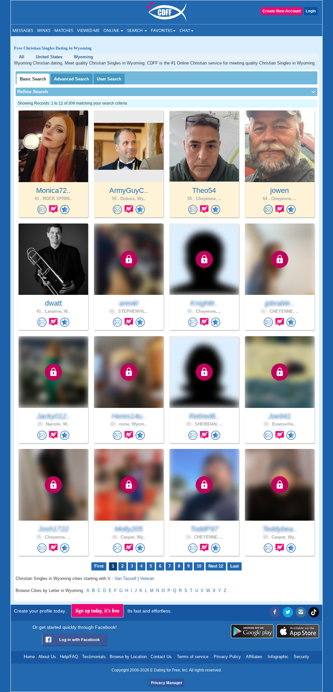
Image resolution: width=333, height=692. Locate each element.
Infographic (278, 656)
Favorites (161, 30)
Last (234, 566)
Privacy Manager (166, 683)
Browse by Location (128, 656)
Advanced (71, 79)
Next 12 (215, 566)
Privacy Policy (227, 656)
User (109, 79)
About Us (47, 656)
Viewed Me (88, 30)
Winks (43, 30)
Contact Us (161, 656)
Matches (63, 30)
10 (199, 566)
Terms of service (192, 656)
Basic (33, 79)
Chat (185, 30)
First (98, 566)
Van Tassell (125, 578)
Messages (22, 30)
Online (111, 30)
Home (29, 656)
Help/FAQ (69, 656)
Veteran (147, 578)
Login (311, 11)
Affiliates (254, 656)
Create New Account (281, 11)
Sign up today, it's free (97, 610)
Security (301, 656)
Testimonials (94, 656)
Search (135, 30)
